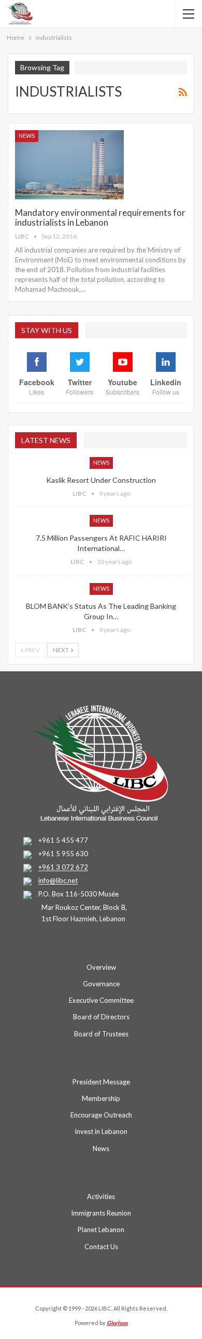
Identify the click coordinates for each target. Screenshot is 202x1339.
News (27, 135)
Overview (101, 967)
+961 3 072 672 (63, 867)
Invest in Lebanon (101, 1131)
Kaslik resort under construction (101, 480)
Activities (101, 1196)
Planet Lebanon (101, 1229)
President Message (101, 1082)
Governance (101, 984)
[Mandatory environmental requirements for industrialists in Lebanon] (69, 164)
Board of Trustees (101, 1034)
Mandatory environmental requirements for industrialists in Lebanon (100, 217)
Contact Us (101, 1246)
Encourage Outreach (101, 1115)
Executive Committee (101, 1000)
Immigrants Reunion (101, 1213)
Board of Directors (101, 1017)
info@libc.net (58, 881)
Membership (101, 1098)
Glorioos (117, 1322)
